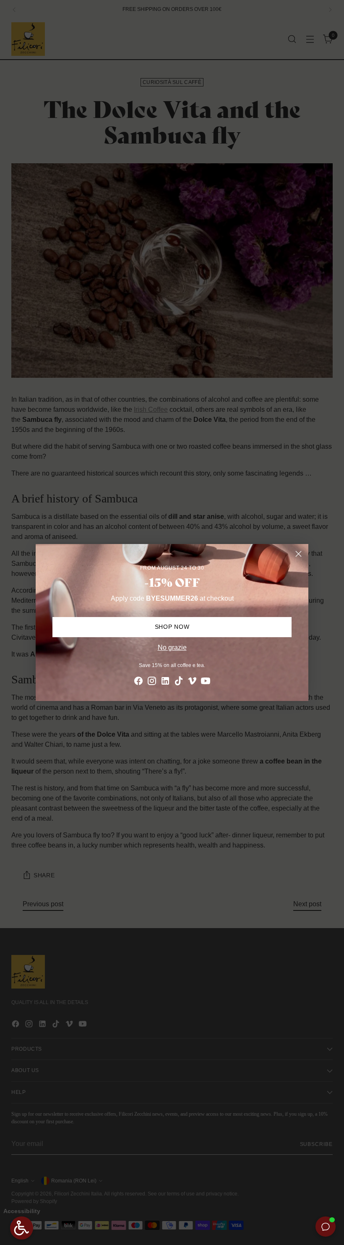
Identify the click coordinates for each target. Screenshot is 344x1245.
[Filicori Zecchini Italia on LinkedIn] (165, 682)
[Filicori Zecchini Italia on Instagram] (152, 682)
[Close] (298, 553)
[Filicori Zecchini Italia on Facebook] (138, 682)
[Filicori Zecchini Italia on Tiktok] (179, 682)
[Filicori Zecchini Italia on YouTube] (206, 682)
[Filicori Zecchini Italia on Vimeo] (192, 682)
